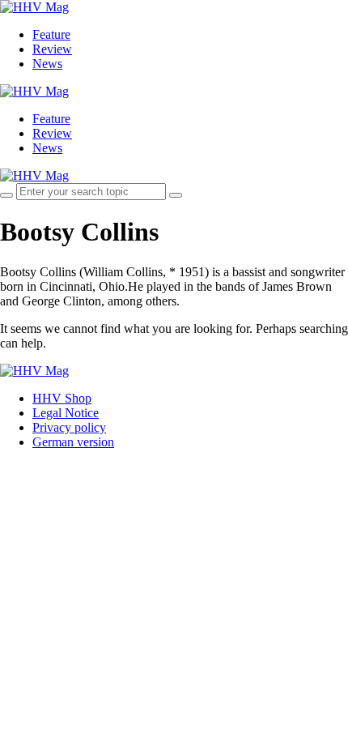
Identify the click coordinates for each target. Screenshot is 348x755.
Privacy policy (69, 427)
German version (73, 442)
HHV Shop (61, 398)
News (47, 63)
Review (52, 49)
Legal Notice (65, 413)
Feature (51, 34)
